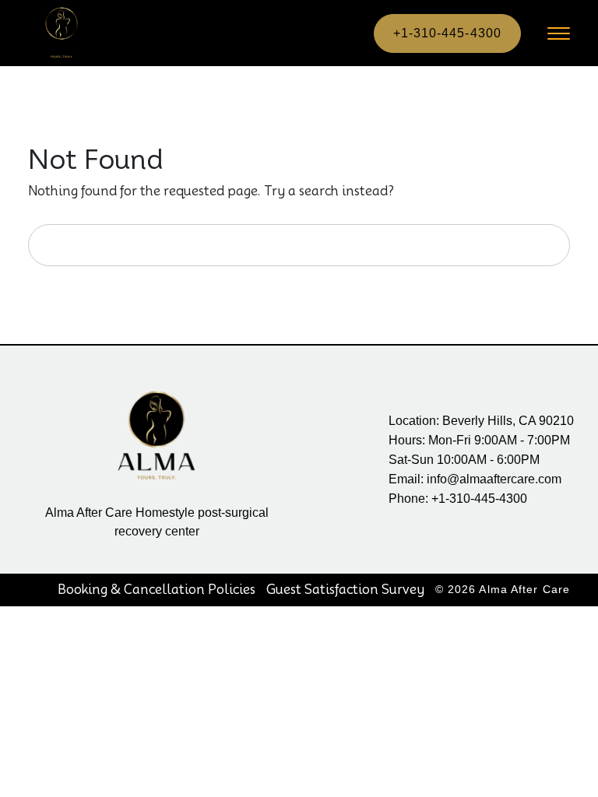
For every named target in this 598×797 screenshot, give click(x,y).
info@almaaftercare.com (494, 479)
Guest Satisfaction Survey (345, 589)
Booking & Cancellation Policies (156, 589)
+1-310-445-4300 (447, 33)
